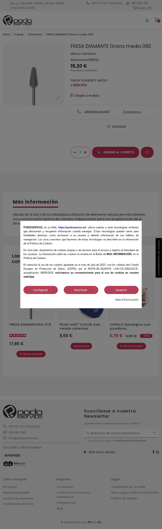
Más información (127, 300)
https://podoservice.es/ (72, 227)
